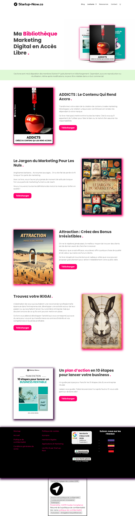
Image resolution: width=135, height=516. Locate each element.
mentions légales (49, 440)
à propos (45, 435)
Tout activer (55, 513)
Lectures (90, 4)
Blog (83, 4)
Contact (114, 4)
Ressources (103, 4)
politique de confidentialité (70, 510)
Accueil (17, 435)
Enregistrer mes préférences (71, 513)
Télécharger (68, 127)
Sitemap (17, 431)
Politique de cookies (50, 431)
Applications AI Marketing (52, 444)
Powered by (66, 505)
